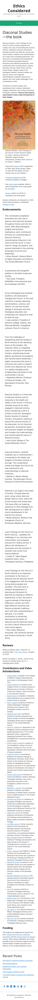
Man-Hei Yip (11, 918)
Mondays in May (8, 204)
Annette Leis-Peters (14, 799)
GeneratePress (19, 997)
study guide (13, 184)
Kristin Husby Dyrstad (15, 743)
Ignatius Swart (12, 898)
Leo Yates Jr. (11, 909)
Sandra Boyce (12, 696)
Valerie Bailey (12, 676)
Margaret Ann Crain (14, 714)
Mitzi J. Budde (12, 703)
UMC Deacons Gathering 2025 (13, 972)
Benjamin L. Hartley (14, 788)
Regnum (16, 166)
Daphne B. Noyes (13, 862)
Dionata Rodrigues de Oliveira (17, 876)
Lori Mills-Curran (13, 824)
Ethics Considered (19, 8)
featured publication (14, 177)
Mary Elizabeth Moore (15, 837)
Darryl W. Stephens (14, 889)
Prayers (8, 193)
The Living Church (21, 652)
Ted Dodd (11, 189)
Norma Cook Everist (14, 775)
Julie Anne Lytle (12, 813)
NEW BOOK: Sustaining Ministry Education (18, 960)
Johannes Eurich (13, 754)
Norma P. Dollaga (13, 727)
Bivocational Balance (10, 963)
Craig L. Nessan (12, 851)
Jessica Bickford (13, 685)
